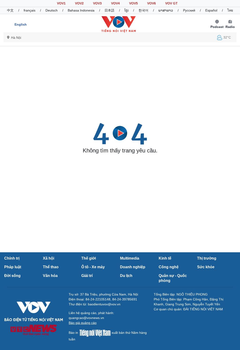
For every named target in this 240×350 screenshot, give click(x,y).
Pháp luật (12, 267)
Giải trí (87, 276)
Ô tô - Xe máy (93, 267)
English (21, 24)
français (29, 10)
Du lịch (126, 276)
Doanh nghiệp (132, 267)
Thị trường (206, 258)
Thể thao (51, 267)
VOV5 (133, 3)
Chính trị (11, 258)
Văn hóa (50, 276)
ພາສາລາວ (165, 10)
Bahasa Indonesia (81, 10)
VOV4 (115, 3)
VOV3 (97, 3)
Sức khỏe (205, 267)
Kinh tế (165, 258)
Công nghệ (169, 267)
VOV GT (171, 3)
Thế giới (88, 258)
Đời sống (12, 276)
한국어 (143, 10)
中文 (10, 10)
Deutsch (51, 10)
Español (211, 10)
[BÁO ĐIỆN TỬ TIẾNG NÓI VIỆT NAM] (118, 24)
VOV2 (79, 3)
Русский (189, 10)
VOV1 (61, 3)
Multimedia (129, 258)
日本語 (109, 10)
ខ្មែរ (126, 10)
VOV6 (151, 3)
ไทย (230, 10)
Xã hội (48, 258)
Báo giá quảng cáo (83, 323)
